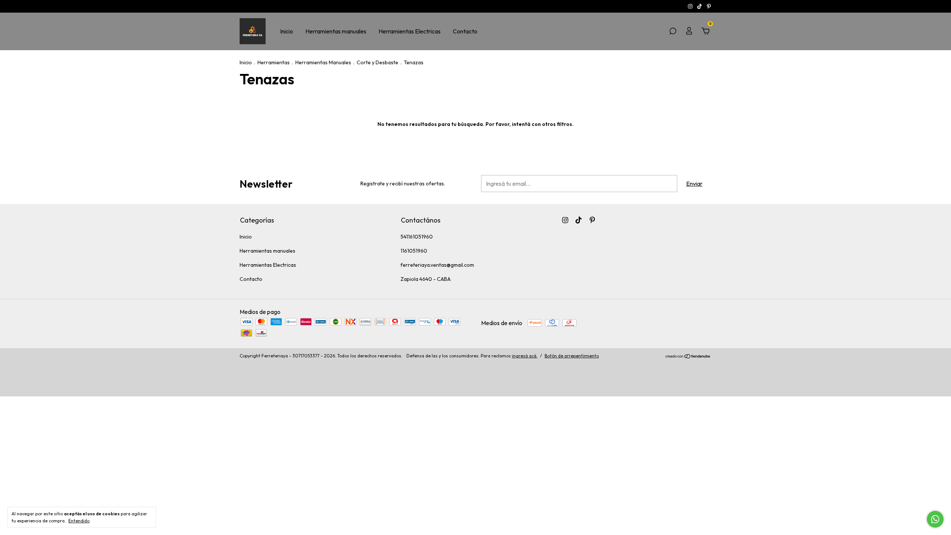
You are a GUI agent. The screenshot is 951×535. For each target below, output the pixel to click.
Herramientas (273, 62)
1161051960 (413, 250)
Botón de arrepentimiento (572, 356)
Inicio (286, 31)
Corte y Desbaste (377, 62)
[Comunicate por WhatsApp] (935, 519)
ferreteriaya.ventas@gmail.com (437, 265)
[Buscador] (673, 31)
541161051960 (416, 236)
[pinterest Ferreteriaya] (708, 6)
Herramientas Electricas (410, 31)
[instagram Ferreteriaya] (691, 6)
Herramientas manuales (335, 31)
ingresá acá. (525, 356)
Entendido (79, 520)
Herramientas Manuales (323, 62)
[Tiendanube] (688, 356)
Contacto (465, 31)
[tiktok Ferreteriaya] (700, 6)
